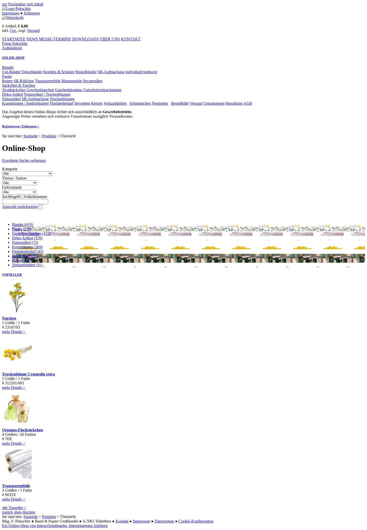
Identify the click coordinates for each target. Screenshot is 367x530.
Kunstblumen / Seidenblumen (25, 103)
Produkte (49, 136)
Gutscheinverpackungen (102, 90)
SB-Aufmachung (111, 72)
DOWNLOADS (85, 39)
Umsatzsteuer (214, 103)
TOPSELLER (12, 274)
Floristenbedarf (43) (27, 251)
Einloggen (32, 13)
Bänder (7, 67)
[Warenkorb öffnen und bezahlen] (12, 17)
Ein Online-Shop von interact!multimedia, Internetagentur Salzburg (55, 526)
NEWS (32, 39)
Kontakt (122, 521)
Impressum (10, 13)
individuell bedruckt (141, 72)
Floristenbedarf (61, 103)
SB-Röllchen (23, 81)
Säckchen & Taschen (18, 85)
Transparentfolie (47, 81)
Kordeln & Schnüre (58, 72)
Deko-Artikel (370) (27, 238)
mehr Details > (13, 332)
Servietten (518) (24, 256)
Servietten (82, 103)
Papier (7, 76)
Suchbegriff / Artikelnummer (24, 196)
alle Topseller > (14, 508)
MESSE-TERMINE (55, 39)
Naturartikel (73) (25, 242)
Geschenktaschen (40, 90)
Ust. (13, 30)
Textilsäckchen (13, 90)
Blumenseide (71, 81)
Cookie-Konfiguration (196, 521)
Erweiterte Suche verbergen (24, 160)
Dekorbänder (32, 72)
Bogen (7, 81)
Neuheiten (160, 103)
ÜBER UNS (110, 39)
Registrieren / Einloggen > (20, 126)
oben (17, 512)
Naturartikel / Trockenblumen (47, 94)
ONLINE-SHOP (13, 58)
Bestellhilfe (180, 103)
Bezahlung (234, 103)
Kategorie (9, 169)
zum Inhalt (34, 4)
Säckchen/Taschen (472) (31, 233)
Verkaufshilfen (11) (27, 265)
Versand (33, 30)
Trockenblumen (62, 99)
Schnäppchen (140, 103)
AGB (247, 103)
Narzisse (9, 318)
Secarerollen (92, 81)
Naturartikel (11, 99)
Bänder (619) (22, 224)
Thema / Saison (14, 178)
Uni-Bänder (11, 72)
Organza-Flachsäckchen (22, 430)
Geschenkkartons (68, 90)
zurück (7, 512)
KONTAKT (131, 39)
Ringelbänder (86, 72)
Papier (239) (21, 229)
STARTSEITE (13, 39)
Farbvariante (12, 187)
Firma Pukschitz (14, 43)
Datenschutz (164, 521)
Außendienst (12, 48)
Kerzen (97, 103)
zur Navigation (13, 4)
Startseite (30, 136)
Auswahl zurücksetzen (20, 206)
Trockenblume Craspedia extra (28, 374)
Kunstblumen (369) (27, 247)
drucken (28, 512)
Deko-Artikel (12, 94)
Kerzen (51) (21, 260)
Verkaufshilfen (115, 103)
